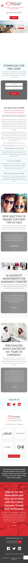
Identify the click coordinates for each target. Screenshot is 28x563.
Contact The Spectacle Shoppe (14, 58)
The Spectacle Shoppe (15, 558)
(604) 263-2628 (14, 13)
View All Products (14, 456)
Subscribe (14, 525)
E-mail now (14, 17)
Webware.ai (14, 559)
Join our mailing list (14, 538)
